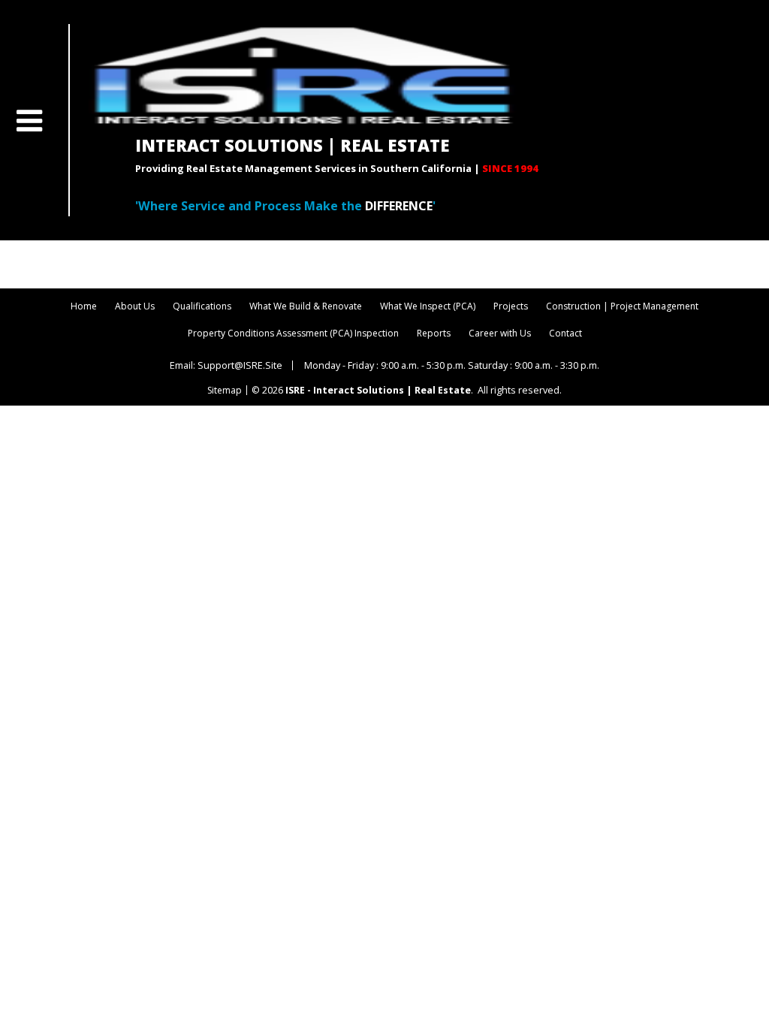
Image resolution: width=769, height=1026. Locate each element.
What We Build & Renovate (305, 306)
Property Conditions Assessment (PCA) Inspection (293, 333)
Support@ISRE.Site (240, 365)
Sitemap (224, 390)
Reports (434, 333)
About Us (135, 306)
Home (84, 306)
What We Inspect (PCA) (427, 306)
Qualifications (202, 306)
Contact (565, 333)
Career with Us (500, 333)
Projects (510, 306)
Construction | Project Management (622, 306)
